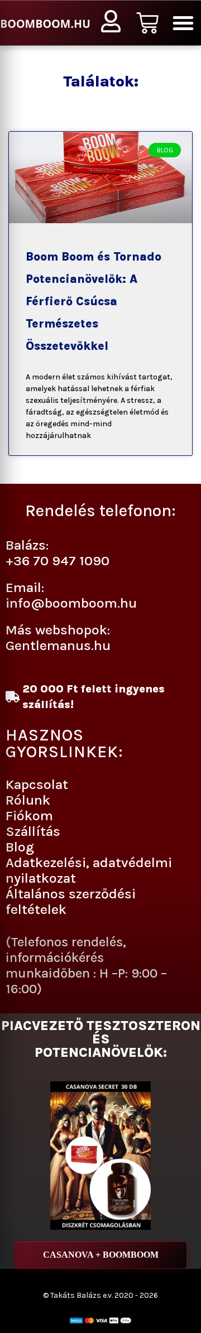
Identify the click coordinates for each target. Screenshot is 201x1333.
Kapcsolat (37, 784)
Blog (20, 847)
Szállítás (33, 831)
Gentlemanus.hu (58, 645)
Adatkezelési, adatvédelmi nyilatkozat (89, 870)
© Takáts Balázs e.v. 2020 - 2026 (100, 1295)
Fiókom (29, 815)
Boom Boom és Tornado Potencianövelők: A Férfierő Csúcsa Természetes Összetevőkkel (93, 301)
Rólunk (28, 800)
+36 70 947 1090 (57, 560)
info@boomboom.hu (71, 603)
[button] (183, 23)
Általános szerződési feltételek (71, 901)
